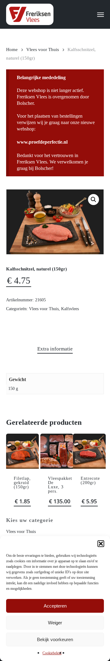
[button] (101, 544)
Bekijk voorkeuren (55, 639)
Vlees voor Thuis (42, 49)
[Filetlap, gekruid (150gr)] (22, 451)
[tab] (55, 349)
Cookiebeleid (51, 653)
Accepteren (55, 605)
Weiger (55, 622)
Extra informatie (55, 349)
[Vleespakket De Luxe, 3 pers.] (56, 451)
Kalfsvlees (70, 309)
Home (12, 49)
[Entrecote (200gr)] (89, 451)
